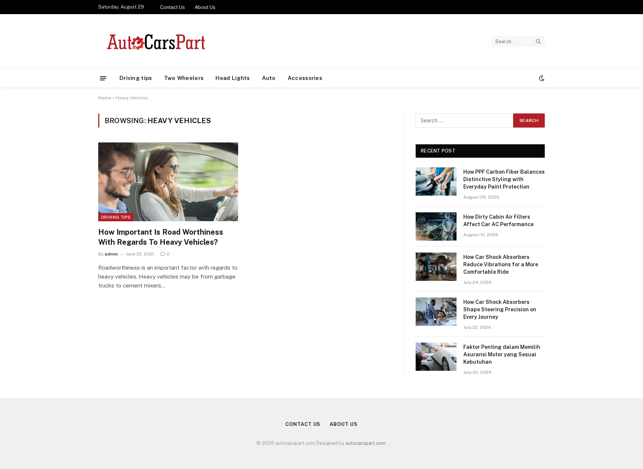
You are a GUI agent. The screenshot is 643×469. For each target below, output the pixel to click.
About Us (205, 7)
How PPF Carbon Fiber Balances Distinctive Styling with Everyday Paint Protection (504, 179)
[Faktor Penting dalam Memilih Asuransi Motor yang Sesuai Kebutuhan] (436, 357)
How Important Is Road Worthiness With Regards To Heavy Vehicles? (160, 237)
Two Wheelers (184, 78)
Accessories (305, 78)
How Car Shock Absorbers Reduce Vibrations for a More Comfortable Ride (500, 264)
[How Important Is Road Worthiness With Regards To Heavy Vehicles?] (168, 181)
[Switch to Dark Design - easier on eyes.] (541, 78)
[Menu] (103, 78)
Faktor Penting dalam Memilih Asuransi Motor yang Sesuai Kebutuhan (501, 354)
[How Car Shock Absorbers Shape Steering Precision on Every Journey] (436, 312)
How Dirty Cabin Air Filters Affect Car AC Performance (498, 220)
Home (104, 97)
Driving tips (135, 78)
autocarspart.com (366, 443)
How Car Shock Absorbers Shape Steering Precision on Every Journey (499, 309)
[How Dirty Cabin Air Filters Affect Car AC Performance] (436, 226)
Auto (269, 78)
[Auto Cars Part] (154, 41)
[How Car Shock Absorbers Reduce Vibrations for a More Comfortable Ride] (436, 267)
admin (111, 254)
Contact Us (172, 7)
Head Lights (232, 78)
